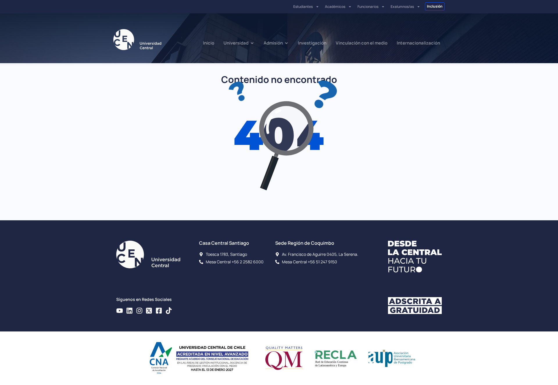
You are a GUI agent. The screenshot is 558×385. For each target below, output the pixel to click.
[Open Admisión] (286, 43)
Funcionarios (367, 6)
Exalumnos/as (402, 6)
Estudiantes (303, 6)
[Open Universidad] (252, 43)
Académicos (335, 6)
